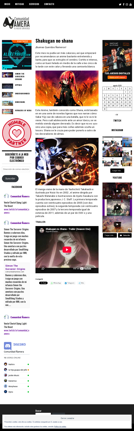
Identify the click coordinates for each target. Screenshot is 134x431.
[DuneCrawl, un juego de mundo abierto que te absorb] (107, 161)
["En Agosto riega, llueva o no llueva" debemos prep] (127, 141)
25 (109, 105)
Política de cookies (60, 426)
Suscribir (10, 178)
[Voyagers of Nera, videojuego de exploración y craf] (117, 161)
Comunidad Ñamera (19, 196)
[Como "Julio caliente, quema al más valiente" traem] (127, 161)
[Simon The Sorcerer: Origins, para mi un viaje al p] (107, 141)
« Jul (116, 114)
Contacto (49, 4)
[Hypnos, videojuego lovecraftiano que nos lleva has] (117, 141)
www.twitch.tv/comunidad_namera (16, 211)
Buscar (38, 410)
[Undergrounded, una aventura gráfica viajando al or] (127, 151)
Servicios (34, 4)
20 (117, 102)
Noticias (19, 4)
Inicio (7, 4)
